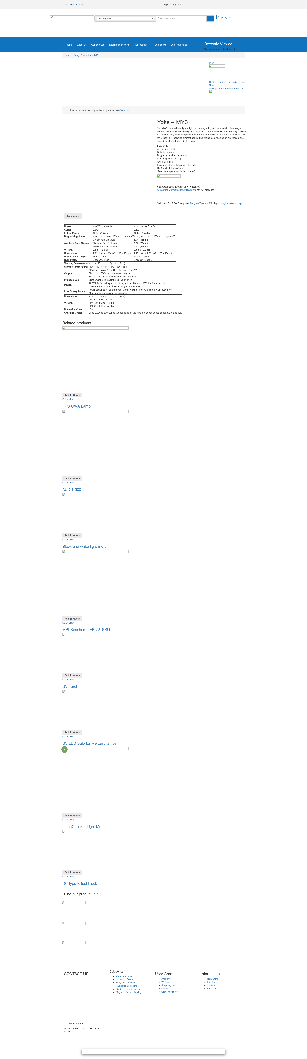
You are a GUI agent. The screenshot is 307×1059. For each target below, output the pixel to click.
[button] (224, 17)
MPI (96, 55)
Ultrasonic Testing (125, 979)
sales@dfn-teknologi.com (170, 189)
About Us (82, 44)
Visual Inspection (124, 976)
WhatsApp (191, 189)
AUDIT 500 (71, 489)
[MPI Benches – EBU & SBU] (95, 582)
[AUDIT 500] (95, 442)
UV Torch (70, 686)
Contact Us (160, 44)
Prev (211, 62)
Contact (211, 985)
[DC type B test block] (84, 849)
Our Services (97, 44)
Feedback (212, 982)
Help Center (213, 978)
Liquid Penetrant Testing (128, 988)
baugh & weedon (228, 203)
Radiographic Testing (126, 985)
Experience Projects (119, 44)
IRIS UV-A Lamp (76, 406)
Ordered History (169, 991)
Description (72, 215)
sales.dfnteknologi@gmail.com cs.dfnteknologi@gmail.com (85, 1020)
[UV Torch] (84, 652)
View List (124, 110)
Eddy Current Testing (126, 982)
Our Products (141, 44)
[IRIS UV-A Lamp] (95, 359)
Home (69, 44)
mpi (240, 203)
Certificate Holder (179, 44)
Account (165, 978)
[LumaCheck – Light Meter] (95, 779)
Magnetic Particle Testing (128, 992)
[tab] (73, 216)
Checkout (166, 988)
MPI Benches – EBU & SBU (86, 629)
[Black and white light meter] (84, 512)
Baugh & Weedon (82, 55)
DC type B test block (79, 883)
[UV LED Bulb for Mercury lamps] (84, 709)
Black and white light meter (85, 546)
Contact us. (82, 4)
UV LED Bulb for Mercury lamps (89, 743)
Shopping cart (168, 985)
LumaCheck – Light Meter (84, 826)
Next (211, 85)
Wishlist (165, 982)
